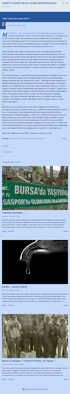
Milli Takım (28, 138)
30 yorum (11, 231)
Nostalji (35, 138)
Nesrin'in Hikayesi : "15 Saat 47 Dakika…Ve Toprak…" (29, 360)
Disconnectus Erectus (16, 138)
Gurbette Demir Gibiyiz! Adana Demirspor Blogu (29, 3)
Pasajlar (41, 138)
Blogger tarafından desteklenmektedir (36, 389)
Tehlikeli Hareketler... (13, 212)
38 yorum (11, 305)
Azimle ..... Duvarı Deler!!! (14, 286)
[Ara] (63, 3)
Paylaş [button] (64, 138)
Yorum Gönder (7, 152)
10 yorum (11, 379)
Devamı (65, 231)
